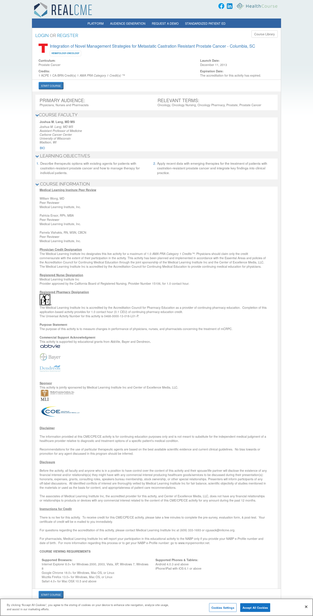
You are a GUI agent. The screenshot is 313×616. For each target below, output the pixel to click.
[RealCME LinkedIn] (229, 6)
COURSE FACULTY (58, 114)
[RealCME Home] (63, 9)
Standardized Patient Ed (205, 23)
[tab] (156, 114)
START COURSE (51, 85)
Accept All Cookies (255, 608)
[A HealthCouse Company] (257, 6)
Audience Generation (127, 23)
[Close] (306, 606)
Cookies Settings (222, 608)
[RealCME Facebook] (221, 6)
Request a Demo (165, 23)
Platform (96, 23)
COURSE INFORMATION (64, 184)
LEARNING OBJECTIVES (64, 156)
